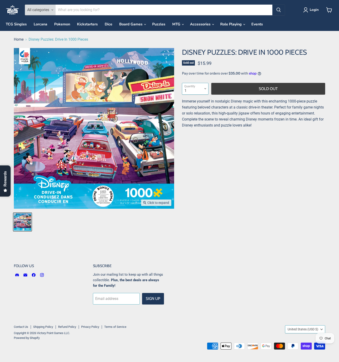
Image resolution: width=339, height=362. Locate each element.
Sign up (153, 298)
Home (19, 39)
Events (257, 24)
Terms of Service (115, 327)
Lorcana (40, 24)
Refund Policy (67, 327)
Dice (108, 24)
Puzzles (158, 24)
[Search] (278, 10)
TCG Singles (16, 24)
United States (303, 329)
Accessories (200, 24)
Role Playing (231, 24)
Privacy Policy (90, 327)
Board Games (131, 24)
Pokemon (62, 24)
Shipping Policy (43, 327)
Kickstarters (87, 24)
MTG (176, 24)
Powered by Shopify (27, 338)
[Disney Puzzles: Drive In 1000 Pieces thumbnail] (22, 222)
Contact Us (21, 327)
